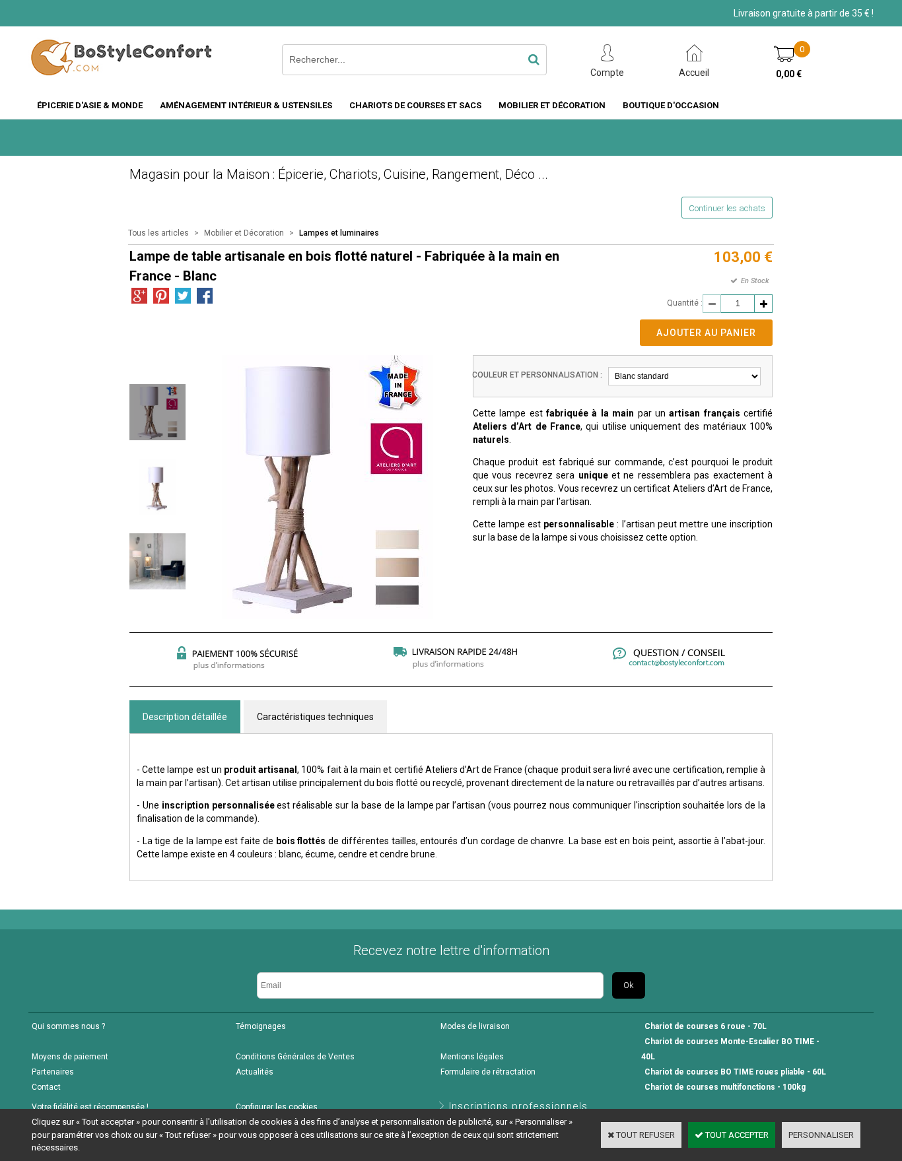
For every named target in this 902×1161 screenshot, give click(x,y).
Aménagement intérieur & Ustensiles (246, 105)
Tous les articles (158, 233)
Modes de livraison (475, 1026)
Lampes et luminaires (339, 233)
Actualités (254, 1072)
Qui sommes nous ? (68, 1026)
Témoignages (261, 1026)
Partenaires (53, 1072)
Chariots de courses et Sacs (415, 105)
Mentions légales (472, 1056)
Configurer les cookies (277, 1106)
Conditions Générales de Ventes (295, 1056)
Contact (46, 1087)
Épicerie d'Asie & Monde (90, 105)
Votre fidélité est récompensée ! (90, 1106)
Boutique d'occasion (671, 105)
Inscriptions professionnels (518, 1106)
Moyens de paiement (70, 1056)
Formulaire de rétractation (488, 1072)
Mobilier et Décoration (552, 105)
